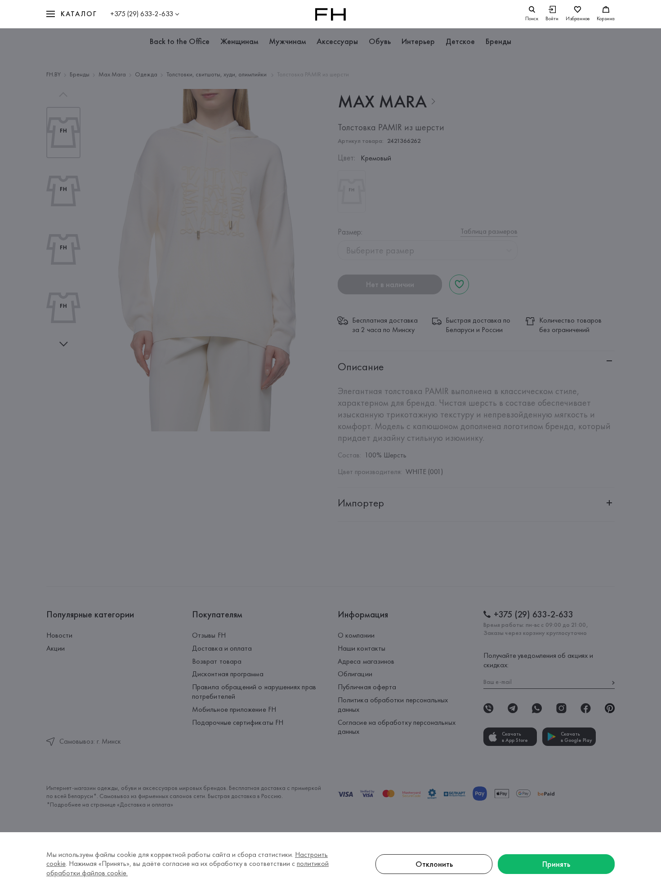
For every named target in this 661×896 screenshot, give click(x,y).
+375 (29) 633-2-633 (141, 13)
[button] (71, 14)
